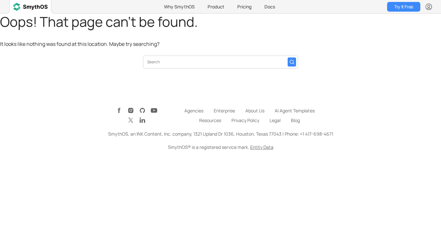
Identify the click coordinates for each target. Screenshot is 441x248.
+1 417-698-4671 (316, 134)
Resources (210, 120)
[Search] (292, 62)
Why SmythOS (179, 7)
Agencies (193, 111)
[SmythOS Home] (30, 7)
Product (216, 7)
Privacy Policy (245, 120)
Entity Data (261, 147)
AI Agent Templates (295, 111)
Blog (295, 120)
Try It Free (403, 7)
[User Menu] (429, 7)
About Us (254, 111)
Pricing (244, 7)
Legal (275, 120)
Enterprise (224, 111)
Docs (269, 7)
